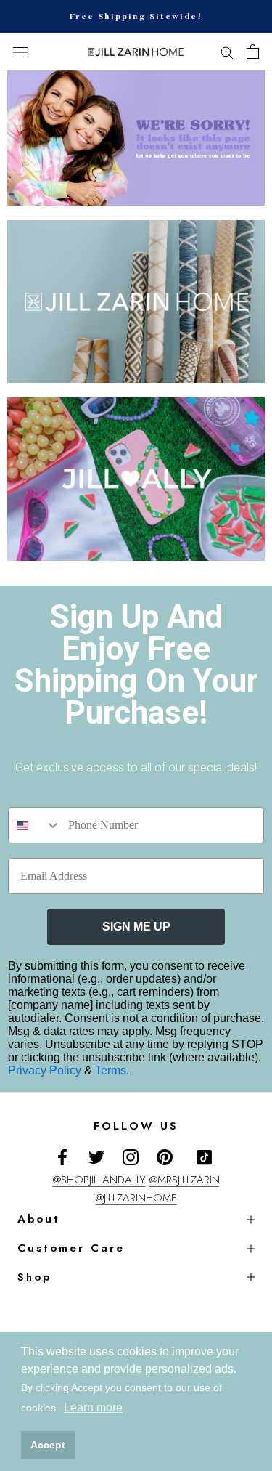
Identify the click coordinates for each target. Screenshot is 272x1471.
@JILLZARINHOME (136, 1198)
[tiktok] (204, 1157)
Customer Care (71, 1248)
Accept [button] (47, 1445)
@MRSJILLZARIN (184, 1180)
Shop (34, 1277)
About (38, 1219)
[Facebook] (62, 1156)
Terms (110, 1070)
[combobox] (35, 825)
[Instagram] (131, 1156)
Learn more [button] (93, 1407)
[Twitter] (96, 1156)
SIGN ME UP (136, 926)
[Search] (227, 52)
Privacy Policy (46, 1070)
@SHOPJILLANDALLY (99, 1180)
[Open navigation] (20, 52)
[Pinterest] (165, 1156)
